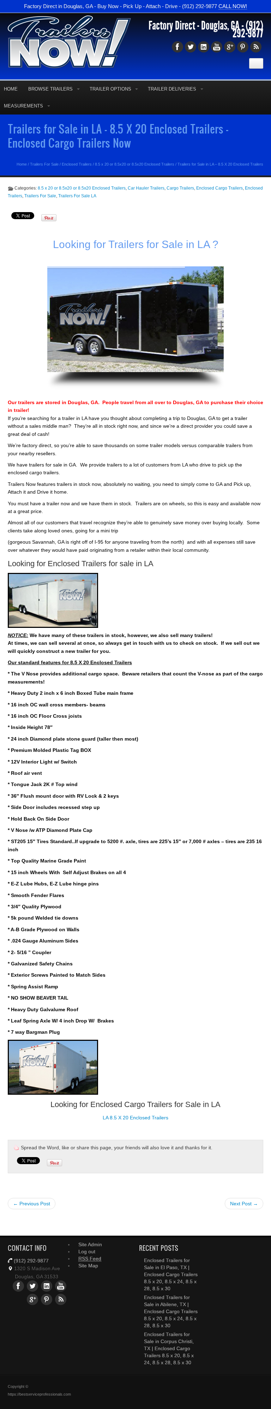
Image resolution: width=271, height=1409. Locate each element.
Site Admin (90, 1244)
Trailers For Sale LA (77, 195)
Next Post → (244, 1203)
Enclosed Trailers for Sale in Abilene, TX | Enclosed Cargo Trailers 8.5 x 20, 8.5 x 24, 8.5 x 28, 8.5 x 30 (171, 1311)
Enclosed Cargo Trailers (219, 188)
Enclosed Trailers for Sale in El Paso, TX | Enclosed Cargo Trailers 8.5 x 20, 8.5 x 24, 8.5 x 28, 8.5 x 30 (171, 1274)
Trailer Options (110, 89)
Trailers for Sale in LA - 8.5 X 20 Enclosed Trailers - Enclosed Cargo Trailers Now (118, 135)
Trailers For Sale (44, 164)
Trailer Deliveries (172, 89)
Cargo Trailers (180, 188)
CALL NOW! (232, 6)
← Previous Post (31, 1203)
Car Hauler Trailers (146, 188)
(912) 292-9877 (248, 30)
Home (22, 164)
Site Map (88, 1265)
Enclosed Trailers (77, 164)
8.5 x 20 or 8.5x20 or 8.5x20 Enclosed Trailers (134, 164)
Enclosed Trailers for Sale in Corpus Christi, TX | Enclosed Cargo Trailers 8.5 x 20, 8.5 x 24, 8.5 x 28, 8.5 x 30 (169, 1348)
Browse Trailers (50, 89)
